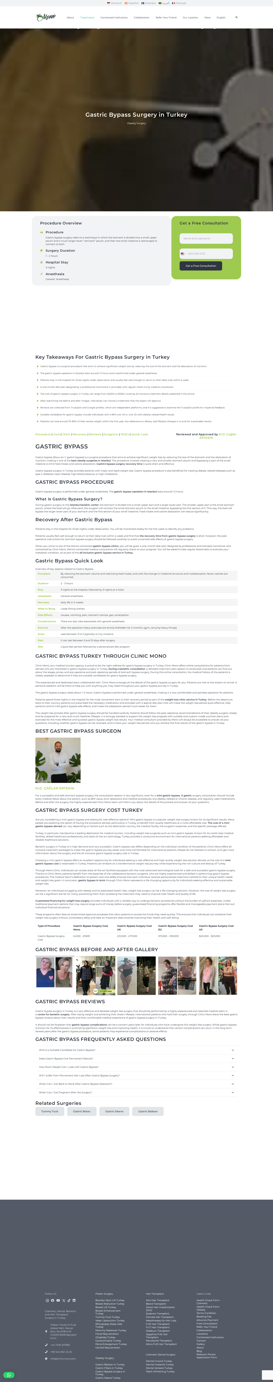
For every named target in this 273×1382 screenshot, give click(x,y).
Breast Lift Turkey (105, 1307)
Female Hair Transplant (160, 1317)
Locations (202, 1333)
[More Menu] (202, 28)
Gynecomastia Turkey (108, 1340)
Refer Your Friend (207, 1326)
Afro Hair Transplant (158, 1300)
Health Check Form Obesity (208, 1308)
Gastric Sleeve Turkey (108, 1377)
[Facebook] (52, 1300)
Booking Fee (204, 1316)
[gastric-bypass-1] (55, 975)
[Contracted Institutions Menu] (98, 28)
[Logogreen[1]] (46, 17)
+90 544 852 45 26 (61, 1351)
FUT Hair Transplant (158, 1327)
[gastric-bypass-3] (136, 975)
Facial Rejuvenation (107, 1333)
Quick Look (139, 434)
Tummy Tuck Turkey (107, 1317)
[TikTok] (69, 1300)
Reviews (95, 434)
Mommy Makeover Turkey (110, 1330)
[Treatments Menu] (78, 28)
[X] (63, 1300)
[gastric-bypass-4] (177, 975)
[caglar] (58, 760)
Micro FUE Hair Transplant (161, 1344)
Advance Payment (207, 1320)
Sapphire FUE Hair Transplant (157, 1336)
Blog (199, 1350)
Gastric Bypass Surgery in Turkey (110, 1373)
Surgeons (111, 434)
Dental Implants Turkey (160, 1364)
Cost (56, 434)
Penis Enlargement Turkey (111, 1344)
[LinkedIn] (74, 1300)
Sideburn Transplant (158, 1330)
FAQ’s (125, 434)
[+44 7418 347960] (47, 1345)
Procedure (43, 434)
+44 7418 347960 (60, 1344)
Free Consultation (207, 1323)
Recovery (80, 434)
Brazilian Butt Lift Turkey (109, 1300)
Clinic (66, 434)
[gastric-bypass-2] (95, 975)
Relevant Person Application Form (207, 1356)
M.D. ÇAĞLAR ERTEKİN (54, 788)
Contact (201, 1340)
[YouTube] (58, 1300)
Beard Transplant (156, 1303)
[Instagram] (47, 1300)
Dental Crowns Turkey (159, 1361)
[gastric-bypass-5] (218, 975)
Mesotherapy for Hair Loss (161, 1320)
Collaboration (204, 1330)
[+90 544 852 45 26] (47, 1352)
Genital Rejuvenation (107, 1347)
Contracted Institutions (210, 1337)
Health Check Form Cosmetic (208, 1302)
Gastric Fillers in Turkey (109, 1367)
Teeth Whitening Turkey (160, 1371)
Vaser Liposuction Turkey (110, 1320)
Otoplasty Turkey (105, 1337)
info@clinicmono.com (63, 1358)
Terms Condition (206, 1313)
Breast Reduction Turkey (109, 1303)
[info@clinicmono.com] (47, 1358)
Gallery (201, 1344)
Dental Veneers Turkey (159, 1367)
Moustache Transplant (159, 1340)
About (200, 1347)
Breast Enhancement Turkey (108, 1312)
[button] (236, 17)
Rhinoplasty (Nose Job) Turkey (108, 1325)
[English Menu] (214, 28)
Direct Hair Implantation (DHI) (160, 1309)
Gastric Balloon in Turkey (110, 1364)
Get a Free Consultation (201, 265)
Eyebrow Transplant (157, 1313)
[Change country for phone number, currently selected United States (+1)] (183, 254)
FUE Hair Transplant (158, 1323)
